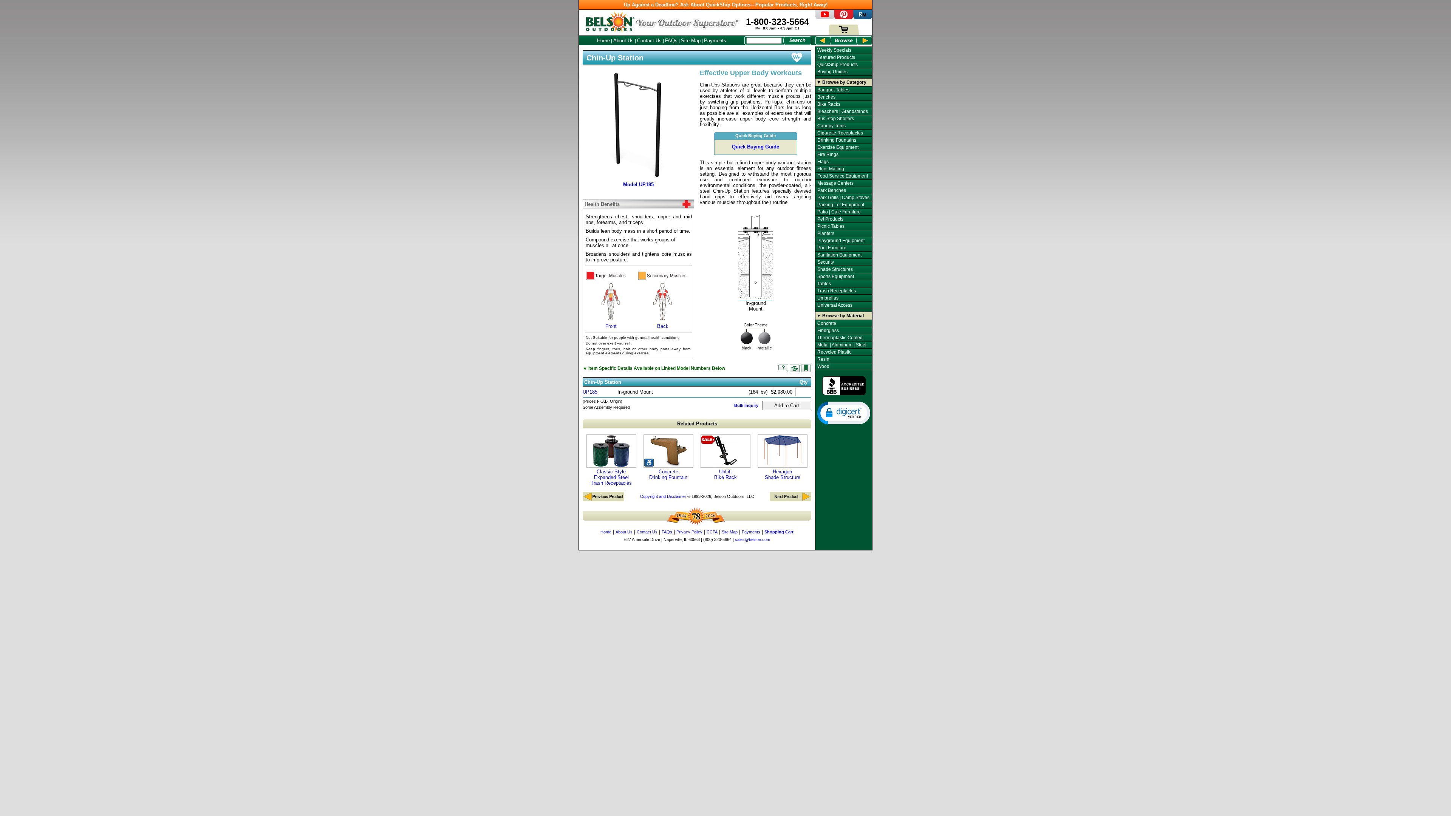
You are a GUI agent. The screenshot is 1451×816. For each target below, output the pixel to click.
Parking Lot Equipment (840, 204)
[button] (843, 412)
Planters (825, 233)
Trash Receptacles (836, 291)
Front (611, 326)
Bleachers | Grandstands (842, 111)
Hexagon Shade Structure (782, 474)
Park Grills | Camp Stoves (843, 197)
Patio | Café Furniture (839, 212)
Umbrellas (827, 298)
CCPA (712, 532)
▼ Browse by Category (841, 82)
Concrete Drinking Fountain (668, 474)
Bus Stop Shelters (835, 118)
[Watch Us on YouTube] (824, 17)
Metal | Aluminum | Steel (841, 345)
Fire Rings (827, 154)
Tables (824, 283)
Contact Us (649, 40)
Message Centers (835, 183)
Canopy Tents (831, 125)
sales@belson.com (752, 539)
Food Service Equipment (842, 176)
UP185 (590, 392)
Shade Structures (835, 269)
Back (662, 326)
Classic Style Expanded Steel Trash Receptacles (611, 477)
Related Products (697, 424)
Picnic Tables (831, 226)
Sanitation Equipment (839, 255)
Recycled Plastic (834, 352)
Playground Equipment (841, 240)
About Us (623, 40)
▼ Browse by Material (840, 315)
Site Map (691, 40)
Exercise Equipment (838, 147)
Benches (826, 97)
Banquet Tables (833, 90)
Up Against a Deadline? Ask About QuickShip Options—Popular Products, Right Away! (726, 5)
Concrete (826, 323)
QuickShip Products (837, 64)
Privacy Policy (689, 532)
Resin (823, 359)
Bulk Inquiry (746, 405)
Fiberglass (828, 330)
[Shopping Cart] (844, 33)
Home (603, 40)
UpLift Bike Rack (725, 474)
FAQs (671, 40)
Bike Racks (828, 104)
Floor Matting (830, 169)
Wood (823, 366)
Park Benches (831, 190)
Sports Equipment (835, 276)
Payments (715, 40)
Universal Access (834, 305)
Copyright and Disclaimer (663, 496)
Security (825, 262)
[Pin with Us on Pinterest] (843, 17)
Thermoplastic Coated (840, 337)
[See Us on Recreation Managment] (862, 17)
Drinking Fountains (836, 140)
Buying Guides (832, 71)
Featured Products (836, 57)
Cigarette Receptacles (840, 133)
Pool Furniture (831, 247)
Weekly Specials (834, 50)
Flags (823, 161)
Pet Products (830, 219)
